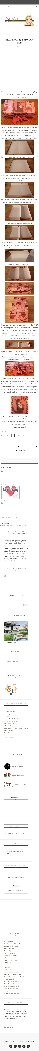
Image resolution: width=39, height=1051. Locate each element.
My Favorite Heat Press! (10, 721)
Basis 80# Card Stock (10, 711)
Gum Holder (7, 969)
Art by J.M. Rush (10, 856)
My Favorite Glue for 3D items (12, 718)
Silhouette (7, 659)
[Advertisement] (19, 69)
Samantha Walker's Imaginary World (14, 852)
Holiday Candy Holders (18, 775)
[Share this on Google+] (18, 435)
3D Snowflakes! (8, 941)
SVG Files (6, 663)
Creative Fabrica (8, 666)
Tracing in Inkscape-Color (11, 988)
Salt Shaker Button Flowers (11, 981)
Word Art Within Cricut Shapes (12, 993)
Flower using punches (10, 951)
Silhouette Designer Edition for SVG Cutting (16, 728)
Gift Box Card (7, 962)
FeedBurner (20, 890)
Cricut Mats (7, 716)
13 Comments (24, 46)
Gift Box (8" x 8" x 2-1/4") (10, 960)
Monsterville (16, 424)
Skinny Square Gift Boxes (11, 984)
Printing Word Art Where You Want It (14, 977)
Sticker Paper (7, 733)
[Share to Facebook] (7, 435)
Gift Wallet (7, 967)
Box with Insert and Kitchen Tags (13, 944)
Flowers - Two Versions (10, 955)
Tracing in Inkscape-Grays (11, 991)
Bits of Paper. (21, 1041)
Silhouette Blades (9, 726)
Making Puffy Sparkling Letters (12, 974)
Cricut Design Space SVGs (11, 661)
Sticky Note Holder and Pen (11, 986)
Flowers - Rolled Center (10, 953)
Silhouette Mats (8, 730)
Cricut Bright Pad (8, 714)
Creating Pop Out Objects (11, 946)
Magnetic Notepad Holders (11, 972)
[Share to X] (13, 435)
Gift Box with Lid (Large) (10, 965)
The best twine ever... (10, 737)
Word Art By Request (17, 766)
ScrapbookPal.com (9, 723)
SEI (5, 431)
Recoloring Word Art (9, 979)
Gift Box (6, 958)
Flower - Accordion (9, 948)
